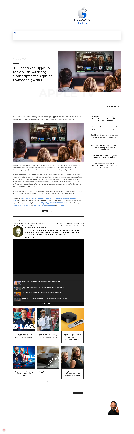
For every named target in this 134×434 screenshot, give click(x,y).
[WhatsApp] (27, 106)
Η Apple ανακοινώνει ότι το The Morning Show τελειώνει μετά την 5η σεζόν (72, 373)
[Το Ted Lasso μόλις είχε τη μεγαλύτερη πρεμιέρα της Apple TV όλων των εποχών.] (24, 319)
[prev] (98, 393)
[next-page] (48, 381)
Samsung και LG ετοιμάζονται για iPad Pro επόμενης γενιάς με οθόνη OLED (69, 224)
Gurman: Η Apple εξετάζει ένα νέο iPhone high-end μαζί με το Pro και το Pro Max (29, 224)
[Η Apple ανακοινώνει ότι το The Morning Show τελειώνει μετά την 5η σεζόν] (72, 357)
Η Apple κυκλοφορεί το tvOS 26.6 (48, 373)
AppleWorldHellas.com (22, 205)
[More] (31, 106)
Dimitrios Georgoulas (37, 228)
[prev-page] (47, 381)
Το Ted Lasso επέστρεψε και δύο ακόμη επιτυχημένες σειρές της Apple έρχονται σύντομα (48, 335)
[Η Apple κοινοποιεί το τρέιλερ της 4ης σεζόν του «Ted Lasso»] (24, 357)
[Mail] (28, 237)
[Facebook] (100, 16)
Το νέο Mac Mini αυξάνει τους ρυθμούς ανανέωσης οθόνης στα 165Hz (105, 156)
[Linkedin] (26, 237)
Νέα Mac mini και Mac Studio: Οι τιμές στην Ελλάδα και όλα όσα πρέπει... (104, 128)
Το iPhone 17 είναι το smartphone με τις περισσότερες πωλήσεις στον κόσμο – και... (104, 137)
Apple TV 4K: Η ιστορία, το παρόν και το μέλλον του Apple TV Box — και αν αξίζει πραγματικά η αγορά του (72, 336)
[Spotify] (107, 16)
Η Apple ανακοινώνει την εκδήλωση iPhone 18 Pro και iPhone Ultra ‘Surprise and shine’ (105, 119)
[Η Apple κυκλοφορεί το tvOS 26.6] (48, 357)
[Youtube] (114, 16)
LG (51, 211)
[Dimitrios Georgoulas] (18, 232)
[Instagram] (104, 16)
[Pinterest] (23, 106)
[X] (110, 16)
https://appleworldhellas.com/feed (54, 203)
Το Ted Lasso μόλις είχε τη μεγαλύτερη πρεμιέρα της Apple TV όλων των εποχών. (24, 335)
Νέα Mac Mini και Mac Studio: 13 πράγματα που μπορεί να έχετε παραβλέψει (104, 147)
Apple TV (19, 59)
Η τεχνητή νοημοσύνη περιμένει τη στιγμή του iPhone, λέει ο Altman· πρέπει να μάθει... (105, 165)
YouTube (61, 205)
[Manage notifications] (4, 430)
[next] (100, 393)
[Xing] (33, 237)
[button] (15, 33)
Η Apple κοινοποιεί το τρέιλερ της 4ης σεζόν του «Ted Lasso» (24, 373)
